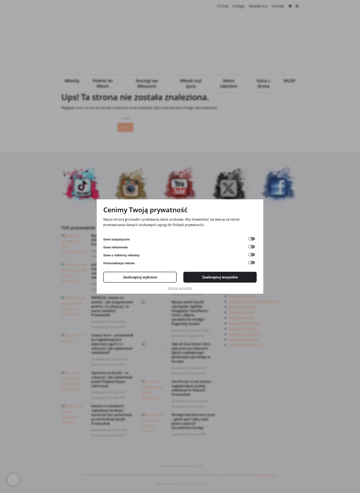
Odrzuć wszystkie (180, 288)
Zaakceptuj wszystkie (220, 277)
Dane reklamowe (115, 247)
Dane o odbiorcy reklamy (121, 255)
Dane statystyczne (116, 239)
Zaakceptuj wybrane (140, 277)
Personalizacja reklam (119, 263)
